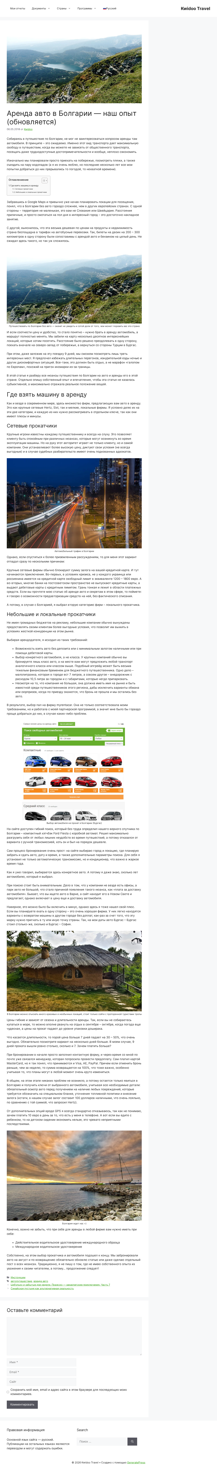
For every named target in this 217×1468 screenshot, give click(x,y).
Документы (39, 8)
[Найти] (132, 1442)
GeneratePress (136, 1462)
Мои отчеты (17, 8)
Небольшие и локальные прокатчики (31, 192)
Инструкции (18, 1277)
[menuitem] (110, 8)
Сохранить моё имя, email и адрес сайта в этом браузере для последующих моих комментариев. (69, 1392)
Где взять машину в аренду (24, 185)
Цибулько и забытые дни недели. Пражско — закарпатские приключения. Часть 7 (60, 1284)
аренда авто (40, 1281)
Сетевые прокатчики (24, 189)
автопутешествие (21, 1281)
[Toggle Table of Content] (43, 180)
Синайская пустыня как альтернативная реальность (42, 1288)
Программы (84, 8)
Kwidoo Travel (195, 8)
